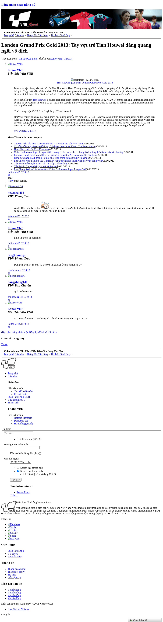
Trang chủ (13, 373)
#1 (9, 175)
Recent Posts (20, 394)
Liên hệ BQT (14, 577)
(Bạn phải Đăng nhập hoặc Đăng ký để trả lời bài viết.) (29, 332)
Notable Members (23, 417)
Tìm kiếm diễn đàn (23, 391)
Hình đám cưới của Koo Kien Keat (31, 149)
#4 (9, 273)
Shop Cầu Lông (16, 550)
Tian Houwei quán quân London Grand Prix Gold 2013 (85, 82)
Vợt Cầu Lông (15, 556)
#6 (9, 326)
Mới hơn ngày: (11, 458)
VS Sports (13, 553)
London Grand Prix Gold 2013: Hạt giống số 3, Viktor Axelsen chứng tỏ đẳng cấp (55, 155)
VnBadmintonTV (16, 399)
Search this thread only (31, 467)
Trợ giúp (12, 574)
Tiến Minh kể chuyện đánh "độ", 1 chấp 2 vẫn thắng (40, 163)
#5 (9, 299)
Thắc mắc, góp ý (16, 571)
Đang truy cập (21, 420)
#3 (9, 246)
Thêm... (14, 495)
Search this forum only (31, 471)
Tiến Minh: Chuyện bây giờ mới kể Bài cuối (36, 166)
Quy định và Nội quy (18, 609)
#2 (9, 219)
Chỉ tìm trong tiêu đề (30, 439)
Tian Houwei (40, 99)
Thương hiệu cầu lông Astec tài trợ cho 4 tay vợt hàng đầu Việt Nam (48, 143)
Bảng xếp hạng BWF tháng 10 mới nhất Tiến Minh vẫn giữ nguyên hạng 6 (51, 157)
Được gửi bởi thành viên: (16, 444)
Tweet (4, 344)
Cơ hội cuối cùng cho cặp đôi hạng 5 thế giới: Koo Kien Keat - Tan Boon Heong (55, 146)
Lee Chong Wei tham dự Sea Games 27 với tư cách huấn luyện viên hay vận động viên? (58, 160)
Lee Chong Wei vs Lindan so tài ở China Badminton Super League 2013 (50, 169)
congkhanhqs (16, 255)
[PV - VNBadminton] (25, 131)
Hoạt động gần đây (23, 423)
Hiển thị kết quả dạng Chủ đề (41, 474)
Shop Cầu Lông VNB (19, 397)
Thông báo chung (16, 569)
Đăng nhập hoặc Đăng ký (18, 4)
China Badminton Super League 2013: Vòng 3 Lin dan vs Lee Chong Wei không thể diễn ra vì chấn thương (68, 152)
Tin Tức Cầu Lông (27, 58)
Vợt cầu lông (14, 589)
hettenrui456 (16, 192)
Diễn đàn (12, 376)
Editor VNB (56, 58)
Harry (11, 180)
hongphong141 (18, 282)
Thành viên (13, 402)
